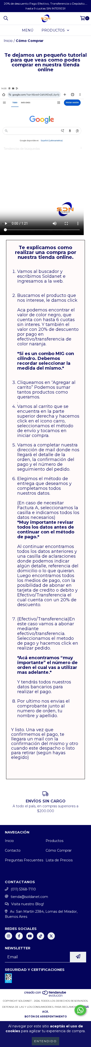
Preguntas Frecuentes (24, 860)
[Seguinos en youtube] (29, 936)
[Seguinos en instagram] (8, 936)
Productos (54, 841)
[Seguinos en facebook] (19, 936)
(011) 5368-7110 (23, 889)
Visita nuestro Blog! (27, 904)
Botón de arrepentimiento (46, 1016)
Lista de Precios (59, 860)
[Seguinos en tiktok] (40, 936)
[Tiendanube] (45, 996)
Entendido (45, 1041)
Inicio (8, 41)
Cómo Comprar (59, 850)
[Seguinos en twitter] (51, 936)
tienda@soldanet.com (29, 897)
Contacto (13, 850)
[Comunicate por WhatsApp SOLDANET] (80, 1010)
